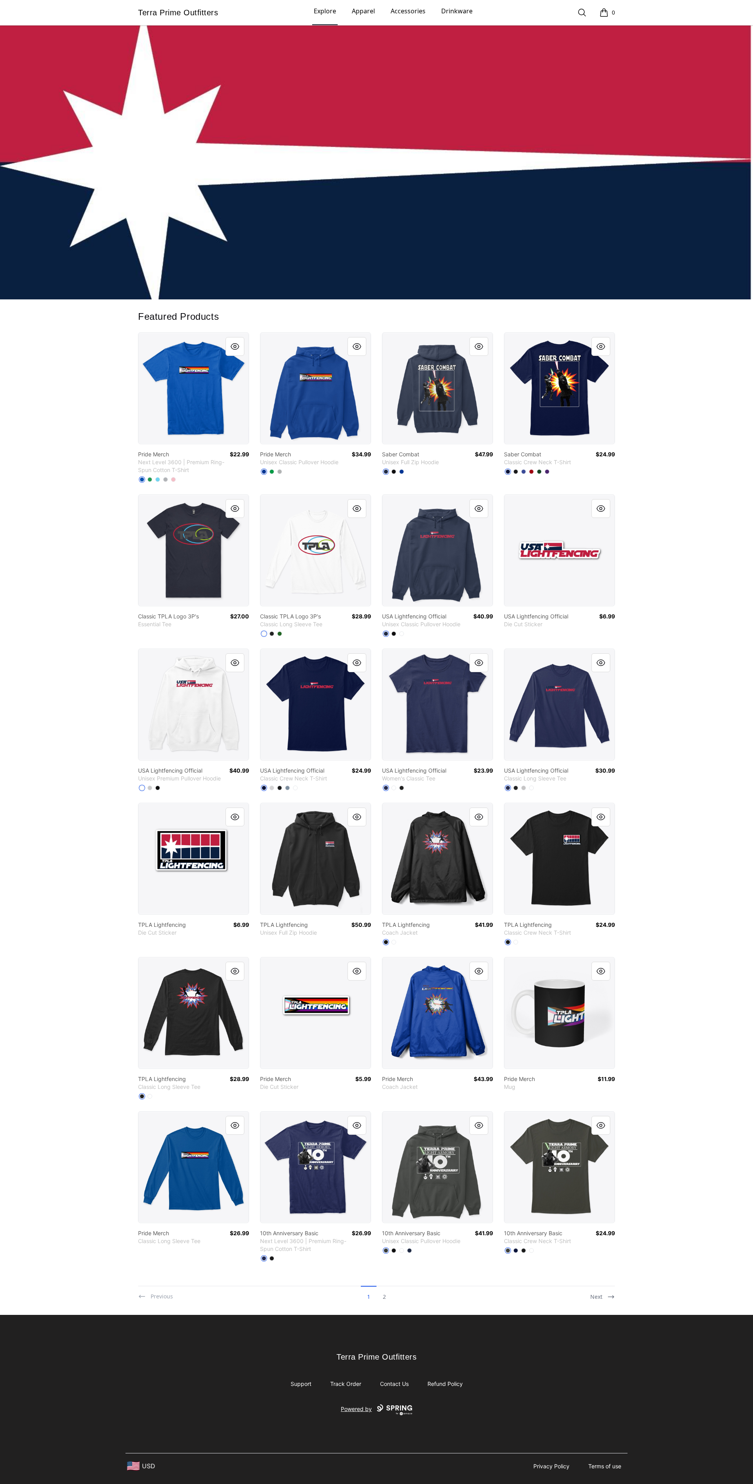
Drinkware (457, 11)
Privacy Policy (551, 1466)
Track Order (345, 1383)
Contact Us (394, 1383)
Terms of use (604, 1466)
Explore (325, 11)
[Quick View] (235, 346)
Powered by (356, 1409)
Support (301, 1383)
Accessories (408, 11)
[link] (193, 388)
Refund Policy (445, 1383)
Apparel (363, 11)
